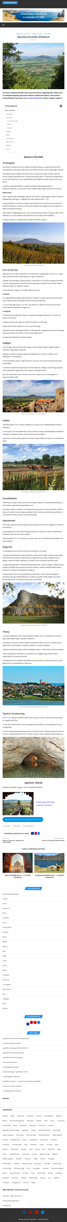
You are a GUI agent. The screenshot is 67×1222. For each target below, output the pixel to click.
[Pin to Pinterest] (36, 833)
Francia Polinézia (44, 1135)
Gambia (5, 1140)
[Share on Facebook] (32, 833)
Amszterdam (7, 927)
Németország (27, 1164)
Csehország (6, 1125)
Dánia (15, 1125)
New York (6, 980)
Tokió (4, 1004)
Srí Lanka (25, 1173)
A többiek (9, 128)
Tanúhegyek (9, 114)
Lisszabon (6, 918)
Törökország (33, 1178)
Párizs (5, 904)
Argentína (20, 1116)
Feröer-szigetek (8, 1135)
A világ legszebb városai (11, 1067)
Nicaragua (37, 1164)
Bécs (4, 951)
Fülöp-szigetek (57, 1135)
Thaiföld (23, 1178)
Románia (45, 1168)
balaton (7, 826)
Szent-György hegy (12, 121)
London (5, 899)
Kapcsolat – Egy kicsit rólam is (12, 1196)
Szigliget (8, 131)
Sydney (5, 1008)
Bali (4, 994)
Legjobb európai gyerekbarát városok (15, 1048)
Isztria (5, 961)
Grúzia (24, 1140)
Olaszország (57, 1164)
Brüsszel (5, 932)
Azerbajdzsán (48, 1116)
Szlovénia (15, 1178)
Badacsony (10, 117)
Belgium (59, 1116)
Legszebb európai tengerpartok (13, 1053)
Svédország (41, 1173)
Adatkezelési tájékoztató (11, 1201)
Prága (4, 956)
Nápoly (5, 946)
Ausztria (39, 1116)
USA (49, 1178)
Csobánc (9, 124)
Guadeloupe (33, 1140)
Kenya (37, 1149)
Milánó (5, 942)
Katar (31, 1149)
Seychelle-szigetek (57, 1168)
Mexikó (42, 1159)
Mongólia (51, 1159)
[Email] (42, 1212)
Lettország (25, 1154)
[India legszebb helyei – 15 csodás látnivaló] (18, 863)
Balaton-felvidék (10, 110)
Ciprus (52, 1121)
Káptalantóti (9, 142)
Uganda (56, 1178)
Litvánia (34, 1154)
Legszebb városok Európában (13, 1057)
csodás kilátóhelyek (34, 98)
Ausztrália (30, 1116)
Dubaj (5, 970)
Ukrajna (42, 1178)
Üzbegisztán (16, 1183)
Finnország (19, 1135)
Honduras (6, 1144)
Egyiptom (25, 1130)
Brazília (38, 1121)
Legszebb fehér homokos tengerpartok (16, 1038)
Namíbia (17, 1164)
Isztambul (6, 975)
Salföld (8, 135)
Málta (36, 1159)
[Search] (63, 24)
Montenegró (7, 1164)
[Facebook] (31, 6)
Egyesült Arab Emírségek (11, 1130)
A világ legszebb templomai (12, 1091)
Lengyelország (14, 1154)
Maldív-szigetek (8, 1159)
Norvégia (47, 1164)
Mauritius (28, 1159)
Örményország (19, 1168)
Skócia (5, 1173)
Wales (33, 1183)
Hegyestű (8, 145)
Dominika (42, 1125)
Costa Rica (60, 1121)
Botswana (30, 1121)
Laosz (4, 1154)
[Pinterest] (30, 1212)
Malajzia (54, 1154)
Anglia (12, 1116)
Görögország (15, 1140)
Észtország (56, 1130)
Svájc (33, 1173)
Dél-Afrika (23, 1125)
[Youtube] (36, 1212)
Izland (5, 965)
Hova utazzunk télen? (10, 1062)
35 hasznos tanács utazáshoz (12, 1086)
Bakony (6, 718)
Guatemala (44, 1140)
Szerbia (50, 1173)
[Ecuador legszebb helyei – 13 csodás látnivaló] (49, 863)
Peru (28, 1168)
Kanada (23, 1149)
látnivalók (16, 826)
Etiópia (33, 1130)
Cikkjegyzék (7, 1205)
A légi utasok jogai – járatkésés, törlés (15, 1072)
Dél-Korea (32, 1125)
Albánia (5, 1116)
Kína (43, 1149)
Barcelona (6, 908)
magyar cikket (22, 787)
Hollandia (54, 1140)
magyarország (28, 826)
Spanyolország (14, 1173)
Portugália (36, 1168)
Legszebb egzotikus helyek (12, 1043)
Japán (56, 1144)
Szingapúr (6, 999)
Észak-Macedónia (44, 1130)
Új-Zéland (6, 1183)
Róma (5, 913)
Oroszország (7, 1168)
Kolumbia (51, 1149)
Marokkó (19, 1159)
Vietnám (26, 1183)
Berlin (5, 937)
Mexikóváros (7, 989)
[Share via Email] (39, 833)
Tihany (8, 149)
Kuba (59, 1149)
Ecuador (51, 1125)
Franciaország (31, 1135)
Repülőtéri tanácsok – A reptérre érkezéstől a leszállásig (21, 1081)
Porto (4, 923)
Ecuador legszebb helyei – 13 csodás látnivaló (49, 876)
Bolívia (5, 1121)
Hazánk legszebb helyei (10, 894)
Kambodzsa (14, 1149)
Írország (49, 1144)
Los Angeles (7, 984)
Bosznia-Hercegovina (17, 1121)
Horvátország (16, 1144)
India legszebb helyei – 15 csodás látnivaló (18, 876)
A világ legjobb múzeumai (11, 1077)
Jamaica (5, 1149)
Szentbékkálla (10, 138)
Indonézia (33, 1144)
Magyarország (44, 1154)
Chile (45, 1121)
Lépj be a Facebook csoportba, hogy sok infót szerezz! (23, 819)
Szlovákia (6, 1178)
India (25, 1144)
